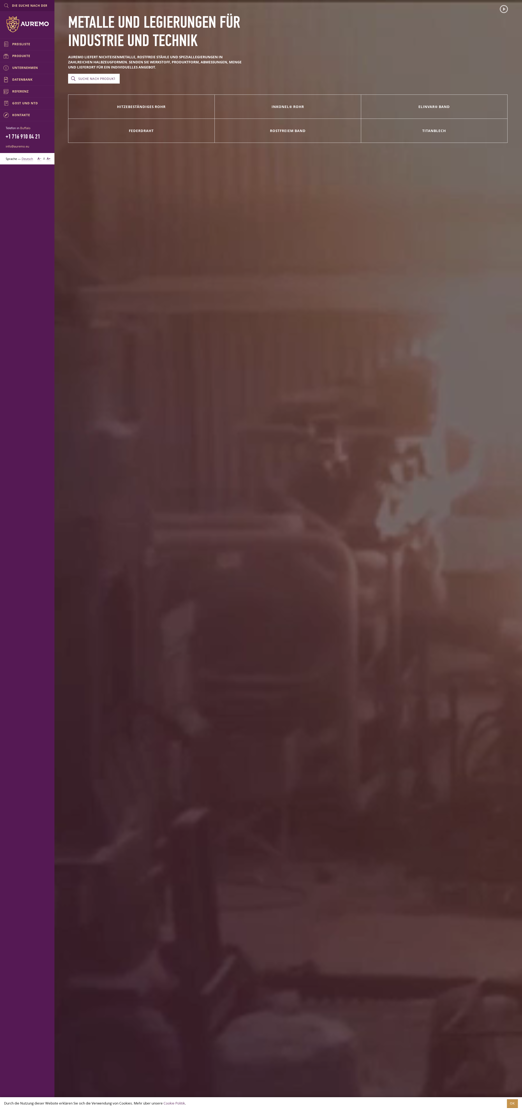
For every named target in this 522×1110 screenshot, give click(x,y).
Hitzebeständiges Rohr (141, 106)
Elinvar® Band (434, 106)
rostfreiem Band (288, 130)
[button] (504, 9)
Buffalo (25, 128)
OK (512, 1103)
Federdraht (141, 130)
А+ (49, 158)
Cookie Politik (174, 1103)
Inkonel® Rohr (288, 106)
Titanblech (434, 130)
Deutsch (27, 159)
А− (39, 158)
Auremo (27, 24)
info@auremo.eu (17, 146)
